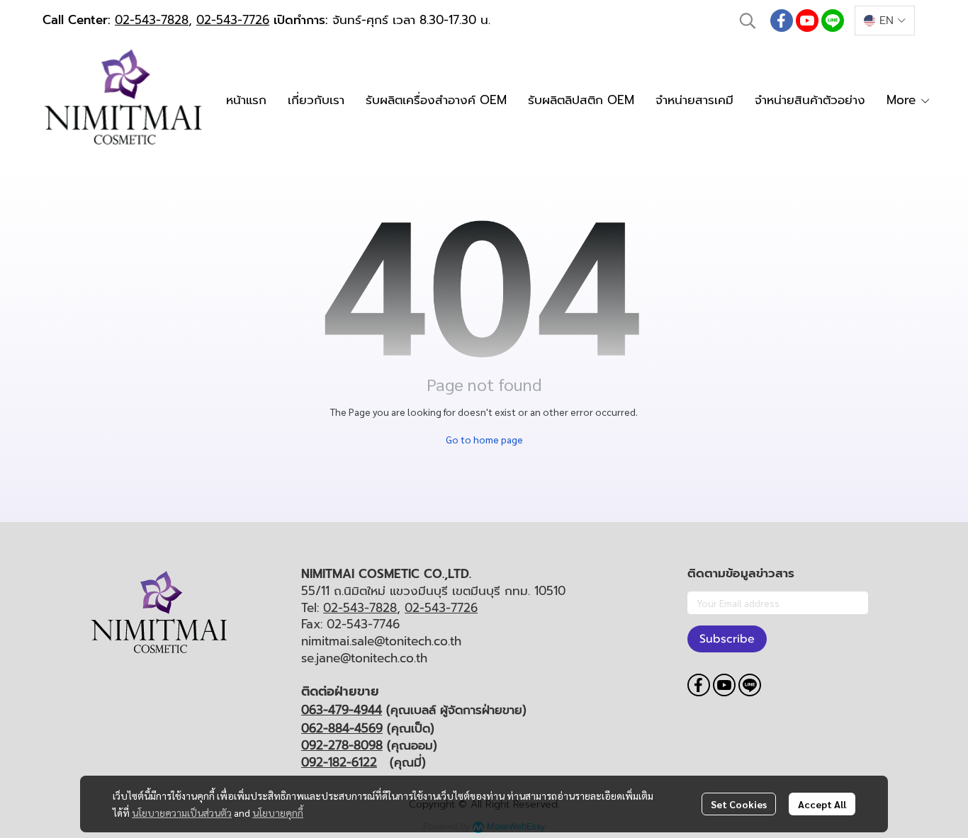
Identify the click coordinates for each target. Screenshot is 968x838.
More (903, 100)
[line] (832, 20)
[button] (748, 21)
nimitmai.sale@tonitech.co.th (381, 641)
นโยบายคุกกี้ (277, 812)
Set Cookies (739, 804)
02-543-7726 (232, 20)
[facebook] (781, 20)
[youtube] (807, 20)
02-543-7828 (151, 20)
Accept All (822, 804)
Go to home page (484, 439)
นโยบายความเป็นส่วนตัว (182, 812)
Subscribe (727, 638)
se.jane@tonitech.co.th (364, 658)
